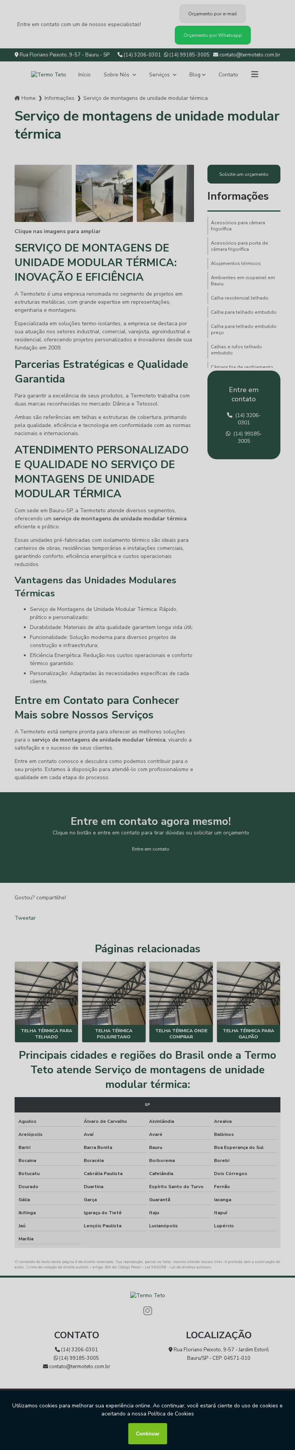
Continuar (147, 1434)
